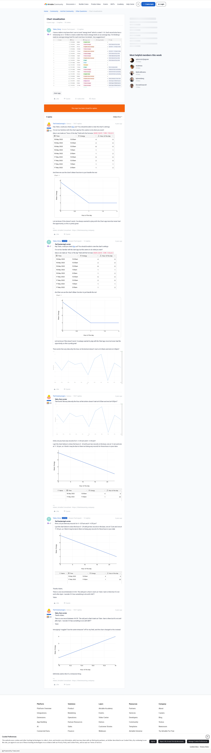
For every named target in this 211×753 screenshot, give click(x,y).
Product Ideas (96, 4)
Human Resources (75, 722)
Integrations (41, 713)
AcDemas (139, 66)
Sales (70, 726)
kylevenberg (140, 78)
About (161, 708)
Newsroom (163, 726)
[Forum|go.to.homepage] (54, 4)
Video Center (104, 717)
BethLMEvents (141, 72)
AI (38, 726)
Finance (71, 731)
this (73, 127)
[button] (148, 4)
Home (46, 11)
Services (132, 713)
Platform (40, 704)
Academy (120, 4)
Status (161, 722)
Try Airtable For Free (166, 731)
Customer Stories (105, 726)
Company (162, 704)
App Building (42, 722)
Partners (132, 708)
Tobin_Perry (57, 29)
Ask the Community (67, 11)
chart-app (57, 93)
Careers (162, 713)
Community (54, 11)
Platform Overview (44, 708)
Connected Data (43, 731)
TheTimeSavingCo (59, 124)
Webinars (102, 731)
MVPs (113, 4)
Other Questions (81, 11)
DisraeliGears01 (141, 85)
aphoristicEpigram (142, 59)
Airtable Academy (106, 708)
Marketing (72, 713)
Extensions (41, 717)
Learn (101, 704)
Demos (101, 722)
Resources (133, 704)
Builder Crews (83, 4)
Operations (72, 717)
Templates (133, 726)
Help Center (130, 4)
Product (71, 708)
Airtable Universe (135, 731)
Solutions (71, 704)
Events (105, 4)
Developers (133, 717)
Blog (160, 717)
